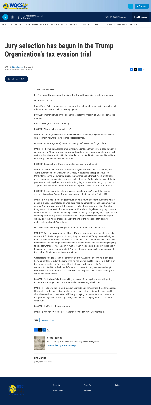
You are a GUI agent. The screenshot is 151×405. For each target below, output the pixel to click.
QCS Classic (15, 24)
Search (133, 24)
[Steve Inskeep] (39, 343)
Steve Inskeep (17, 67)
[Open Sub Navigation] (67, 24)
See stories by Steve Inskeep (61, 345)
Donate (142, 6)
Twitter (117, 385)
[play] (5, 17)
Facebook (87, 390)
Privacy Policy (58, 390)
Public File (87, 385)
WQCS (5, 24)
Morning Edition (48, 320)
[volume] (12, 17)
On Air (86, 24)
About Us (56, 385)
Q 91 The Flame (31, 24)
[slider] (16, 17)
